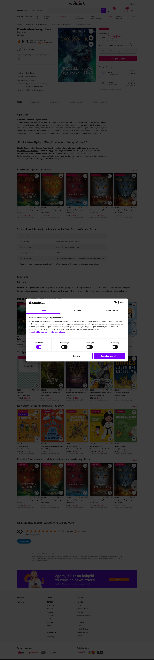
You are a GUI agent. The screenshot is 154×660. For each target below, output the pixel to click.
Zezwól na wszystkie (109, 356)
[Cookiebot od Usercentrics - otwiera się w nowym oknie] (115, 302)
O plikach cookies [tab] (111, 310)
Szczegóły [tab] (77, 310)
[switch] (64, 347)
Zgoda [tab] (43, 310)
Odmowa (76, 356)
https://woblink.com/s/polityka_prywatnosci (47, 332)
